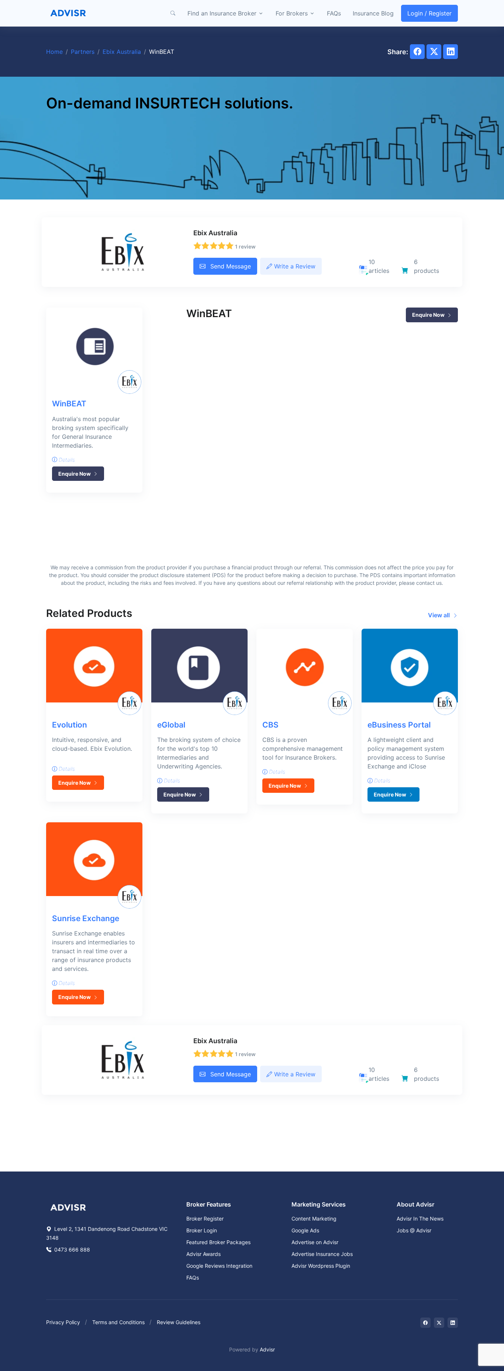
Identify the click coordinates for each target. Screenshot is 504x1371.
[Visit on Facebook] (425, 1323)
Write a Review (293, 266)
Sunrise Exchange (85, 918)
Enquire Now (75, 474)
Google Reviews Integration (219, 1266)
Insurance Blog (373, 13)
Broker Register (205, 1218)
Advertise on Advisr (314, 1242)
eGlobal (171, 724)
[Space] (68, 1206)
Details (66, 460)
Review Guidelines (178, 1322)
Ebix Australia (122, 51)
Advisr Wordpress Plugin (320, 1266)
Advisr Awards (203, 1254)
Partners (82, 51)
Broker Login (201, 1230)
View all (439, 615)
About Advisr (415, 1204)
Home (54, 51)
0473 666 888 (71, 1249)
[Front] (68, 13)
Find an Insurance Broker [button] (221, 13)
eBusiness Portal (399, 724)
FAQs (334, 13)
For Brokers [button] (292, 13)
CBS (270, 724)
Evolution (69, 724)
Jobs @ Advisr (414, 1230)
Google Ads (305, 1230)
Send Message (229, 266)
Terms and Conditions (118, 1322)
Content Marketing (313, 1218)
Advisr (267, 1349)
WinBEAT (69, 403)
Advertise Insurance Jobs (322, 1254)
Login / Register (429, 13)
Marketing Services (318, 1204)
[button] (172, 13)
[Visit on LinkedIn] (453, 1323)
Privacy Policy (63, 1322)
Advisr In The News (420, 1218)
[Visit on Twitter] (439, 1323)
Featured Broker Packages (218, 1242)
